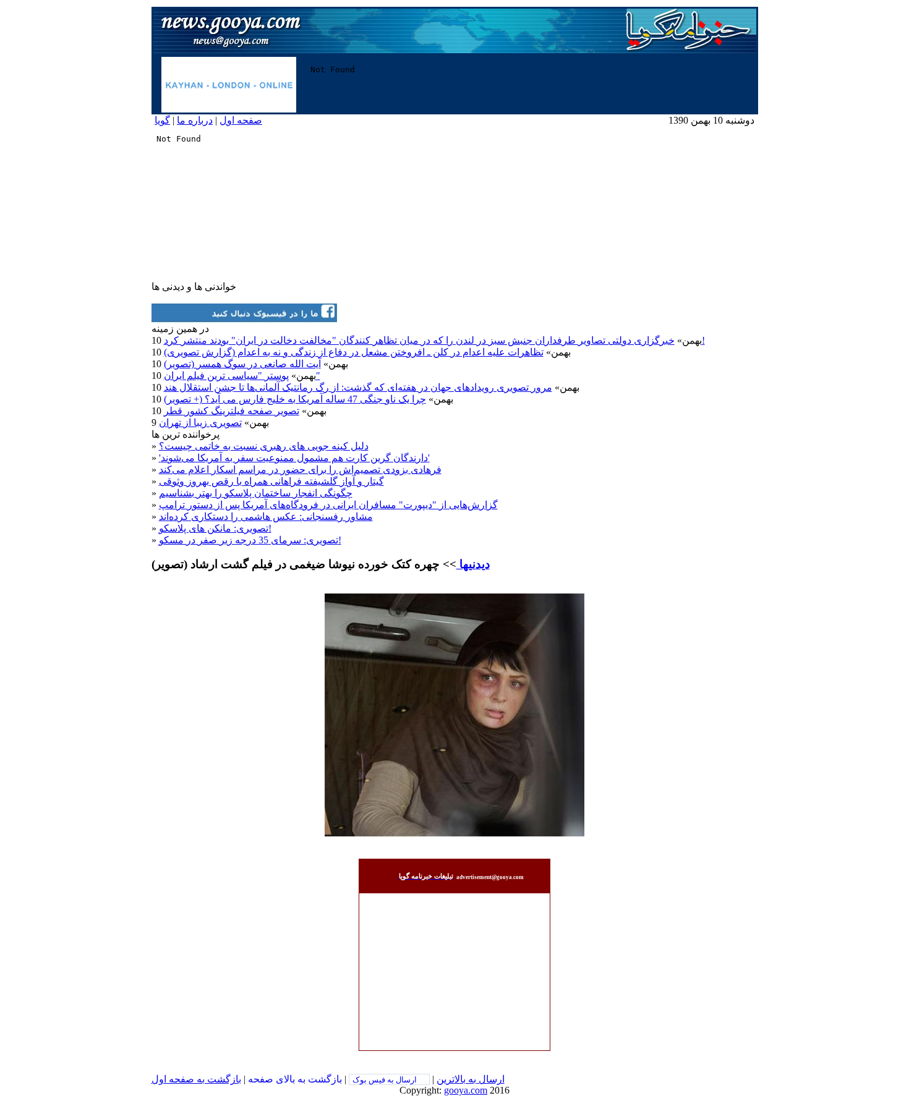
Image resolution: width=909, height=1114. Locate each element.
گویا (162, 120)
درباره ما (195, 120)
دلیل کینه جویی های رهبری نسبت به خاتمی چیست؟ (264, 446)
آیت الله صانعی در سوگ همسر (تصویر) (242, 364)
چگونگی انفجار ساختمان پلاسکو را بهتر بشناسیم (255, 493)
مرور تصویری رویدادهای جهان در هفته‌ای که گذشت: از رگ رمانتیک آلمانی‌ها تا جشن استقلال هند (358, 387)
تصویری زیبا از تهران (200, 422)
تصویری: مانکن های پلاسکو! (215, 528)
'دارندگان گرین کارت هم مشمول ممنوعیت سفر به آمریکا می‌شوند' (294, 458)
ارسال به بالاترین (471, 1079)
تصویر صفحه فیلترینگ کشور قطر (231, 411)
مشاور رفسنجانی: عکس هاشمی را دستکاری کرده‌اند (266, 516)
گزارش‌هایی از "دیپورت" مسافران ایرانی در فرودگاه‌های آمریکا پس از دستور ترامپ (328, 505)
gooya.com (465, 1090)
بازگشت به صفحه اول (196, 1079)
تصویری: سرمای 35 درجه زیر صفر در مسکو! (250, 540)
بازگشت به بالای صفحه (295, 1079)
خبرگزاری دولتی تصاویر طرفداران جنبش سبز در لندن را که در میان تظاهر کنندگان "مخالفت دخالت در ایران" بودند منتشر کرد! (434, 340)
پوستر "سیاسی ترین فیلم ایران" (242, 375)
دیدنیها (473, 564)
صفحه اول (241, 120)
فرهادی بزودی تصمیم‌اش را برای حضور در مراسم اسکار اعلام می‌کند (300, 469)
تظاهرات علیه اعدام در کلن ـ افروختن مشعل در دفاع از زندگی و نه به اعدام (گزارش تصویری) (354, 352)
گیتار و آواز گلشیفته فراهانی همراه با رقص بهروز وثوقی (271, 481)
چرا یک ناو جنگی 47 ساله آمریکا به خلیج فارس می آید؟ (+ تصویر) (295, 399)
